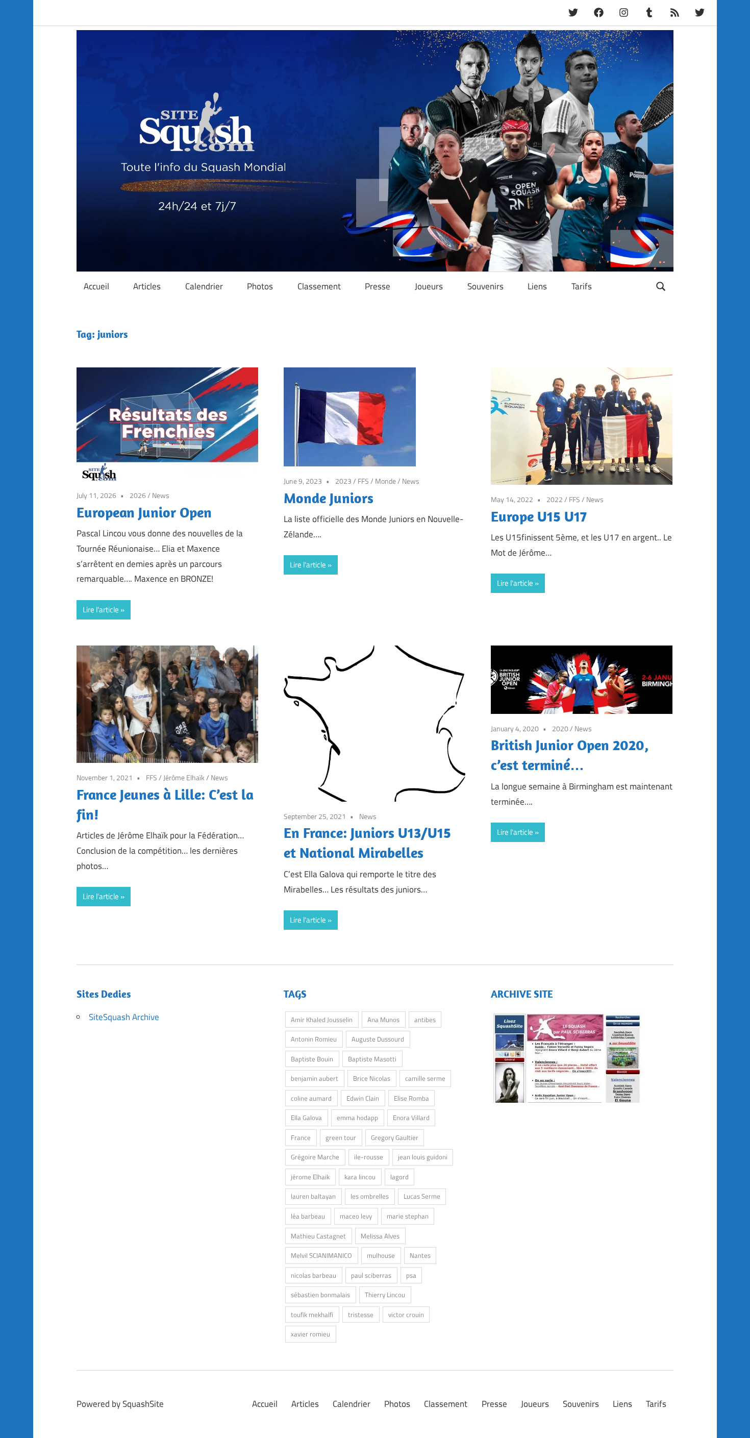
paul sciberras (371, 1275)
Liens (537, 286)
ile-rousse (368, 1157)
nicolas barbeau (313, 1275)
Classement (319, 286)
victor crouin (406, 1314)
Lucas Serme (422, 1196)
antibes (425, 1019)
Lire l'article (101, 609)
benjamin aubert (314, 1078)
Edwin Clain (362, 1098)
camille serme (425, 1078)
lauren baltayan (313, 1196)
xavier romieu (310, 1334)
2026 (138, 495)
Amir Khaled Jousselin (322, 1019)
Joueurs (429, 286)
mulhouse (381, 1255)
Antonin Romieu (314, 1039)
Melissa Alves (380, 1236)
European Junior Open (144, 512)
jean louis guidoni (422, 1157)
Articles (147, 286)
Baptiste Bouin (312, 1059)
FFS (363, 481)
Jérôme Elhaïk (184, 777)
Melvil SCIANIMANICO (321, 1255)
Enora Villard (411, 1117)
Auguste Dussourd (378, 1039)
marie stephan (408, 1216)
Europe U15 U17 (539, 516)
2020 (560, 728)
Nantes (420, 1255)
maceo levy (356, 1216)
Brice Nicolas (371, 1078)
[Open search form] (661, 285)
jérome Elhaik (310, 1177)
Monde (385, 481)
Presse (377, 286)
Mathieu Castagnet (318, 1236)
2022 (554, 499)
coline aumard (311, 1098)
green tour (341, 1137)
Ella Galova (306, 1117)
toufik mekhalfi (312, 1314)
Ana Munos (383, 1019)
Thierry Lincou (385, 1295)
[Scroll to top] (731, 1419)
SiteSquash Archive (124, 1017)
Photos (260, 286)
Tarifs (581, 286)
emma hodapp (357, 1117)
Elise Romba (411, 1098)
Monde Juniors (328, 498)
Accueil (96, 286)
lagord (399, 1177)
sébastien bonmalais (320, 1295)
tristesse (360, 1314)
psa (411, 1275)
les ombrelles (370, 1196)
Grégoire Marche (315, 1157)
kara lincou (360, 1177)
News (160, 495)
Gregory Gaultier (394, 1137)
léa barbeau (308, 1216)
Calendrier (204, 286)
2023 (343, 481)
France (301, 1137)
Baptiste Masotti (372, 1059)
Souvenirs (485, 286)
